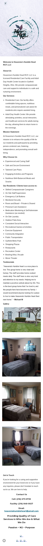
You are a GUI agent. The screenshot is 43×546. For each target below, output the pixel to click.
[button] (4, 541)
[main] (21, 183)
